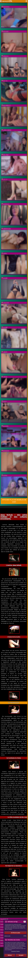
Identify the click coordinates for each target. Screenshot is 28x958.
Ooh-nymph (5, 31)
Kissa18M (5, 327)
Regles (18, 951)
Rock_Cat (5, 80)
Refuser (10, 955)
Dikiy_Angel (6, 154)
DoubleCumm (6, 204)
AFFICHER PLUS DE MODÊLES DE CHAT (14, 501)
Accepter (21, 955)
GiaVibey (5, 475)
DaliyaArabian (6, 6)
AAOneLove (5, 56)
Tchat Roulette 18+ (4, 919)
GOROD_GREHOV (7, 130)
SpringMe (5, 278)
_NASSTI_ (5, 352)
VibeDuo (5, 253)
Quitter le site (7, 935)
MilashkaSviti (6, 450)
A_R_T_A (5, 179)
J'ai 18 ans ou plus (15, 932)
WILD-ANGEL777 (7, 105)
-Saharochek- (6, 302)
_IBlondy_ (5, 376)
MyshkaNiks (6, 426)
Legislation (13, 951)
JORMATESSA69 (7, 228)
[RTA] (25, 936)
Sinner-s (5, 401)
